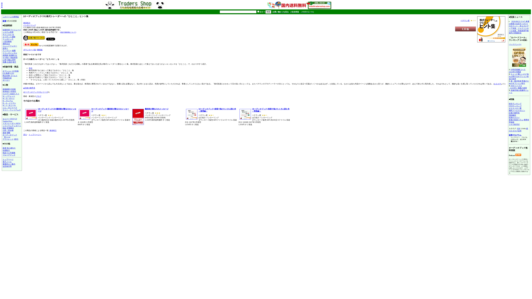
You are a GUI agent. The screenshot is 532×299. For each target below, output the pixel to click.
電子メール (7, 162)
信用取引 (6, 150)
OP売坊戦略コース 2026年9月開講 (517, 71)
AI (13, 34)
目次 (30, 68)
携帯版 (2, 5)
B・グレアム (8, 101)
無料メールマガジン (517, 110)
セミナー (6, 119)
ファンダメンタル (10, 53)
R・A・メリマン (9, 103)
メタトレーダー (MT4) (12, 123)
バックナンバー (515, 44)
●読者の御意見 (29, 88)
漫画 (4, 133)
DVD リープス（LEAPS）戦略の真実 (518, 87)
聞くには (7, 137)
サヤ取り (6, 57)
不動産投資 (7, 78)
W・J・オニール (9, 105)
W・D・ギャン (9, 98)
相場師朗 (6, 89)
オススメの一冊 (515, 108)
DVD (12, 119)
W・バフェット (9, 96)
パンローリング (29, 25)
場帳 (8, 133)
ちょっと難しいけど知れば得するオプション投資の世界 (519, 76)
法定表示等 (7, 166)
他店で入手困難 (9, 153)
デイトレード (15, 30)
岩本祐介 (6, 91)
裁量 (14, 51)
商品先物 (6, 76)
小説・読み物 (8, 130)
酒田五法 (6, 44)
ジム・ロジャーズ (10, 108)
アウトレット (8, 139)
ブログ (38, 96)
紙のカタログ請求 (518, 129)
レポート (17, 126)
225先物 (15, 71)
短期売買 (6, 30)
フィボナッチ (8, 39)
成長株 (5, 55)
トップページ (8, 159)
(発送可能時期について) (68, 32)
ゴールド (13, 76)
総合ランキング (515, 104)
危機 (4, 62)
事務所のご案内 (9, 164)
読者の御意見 (514, 113)
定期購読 (10, 128)
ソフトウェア (8, 126)
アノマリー (7, 51)
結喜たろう (14, 94)
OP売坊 (13, 91)
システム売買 (8, 32)
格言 (14, 62)
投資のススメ (514, 117)
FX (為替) (6, 73)
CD (15, 119)
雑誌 (4, 128)
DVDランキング (515, 106)
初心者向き (11, 148)
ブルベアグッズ (9, 155)
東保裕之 (26, 23)
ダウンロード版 (29, 50)
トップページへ (35, 135)
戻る (25, 135)
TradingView (7, 121)
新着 (4, 21)
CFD (12, 73)
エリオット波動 (9, 37)
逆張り (5, 48)
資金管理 (13, 57)
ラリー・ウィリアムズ (12, 110)
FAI (15, 55)
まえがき (497, 84)
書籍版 (40, 50)
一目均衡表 (7, 41)
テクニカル (7, 34)
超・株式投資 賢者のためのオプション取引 (519, 82)
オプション (7, 71)
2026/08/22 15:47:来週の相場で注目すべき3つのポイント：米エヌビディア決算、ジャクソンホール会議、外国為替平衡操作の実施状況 (519, 27)
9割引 (16, 139)
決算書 (11, 55)
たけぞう (6, 94)
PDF (518, 128)
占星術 (9, 62)
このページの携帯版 (11, 17)
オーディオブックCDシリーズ (36, 92)
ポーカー (6, 80)
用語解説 (512, 115)
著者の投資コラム (516, 120)
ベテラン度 (465, 21)
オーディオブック (10, 135)
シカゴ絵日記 (514, 124)
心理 (4, 60)
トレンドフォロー (10, 46)
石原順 (13, 89)
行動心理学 (11, 60)
